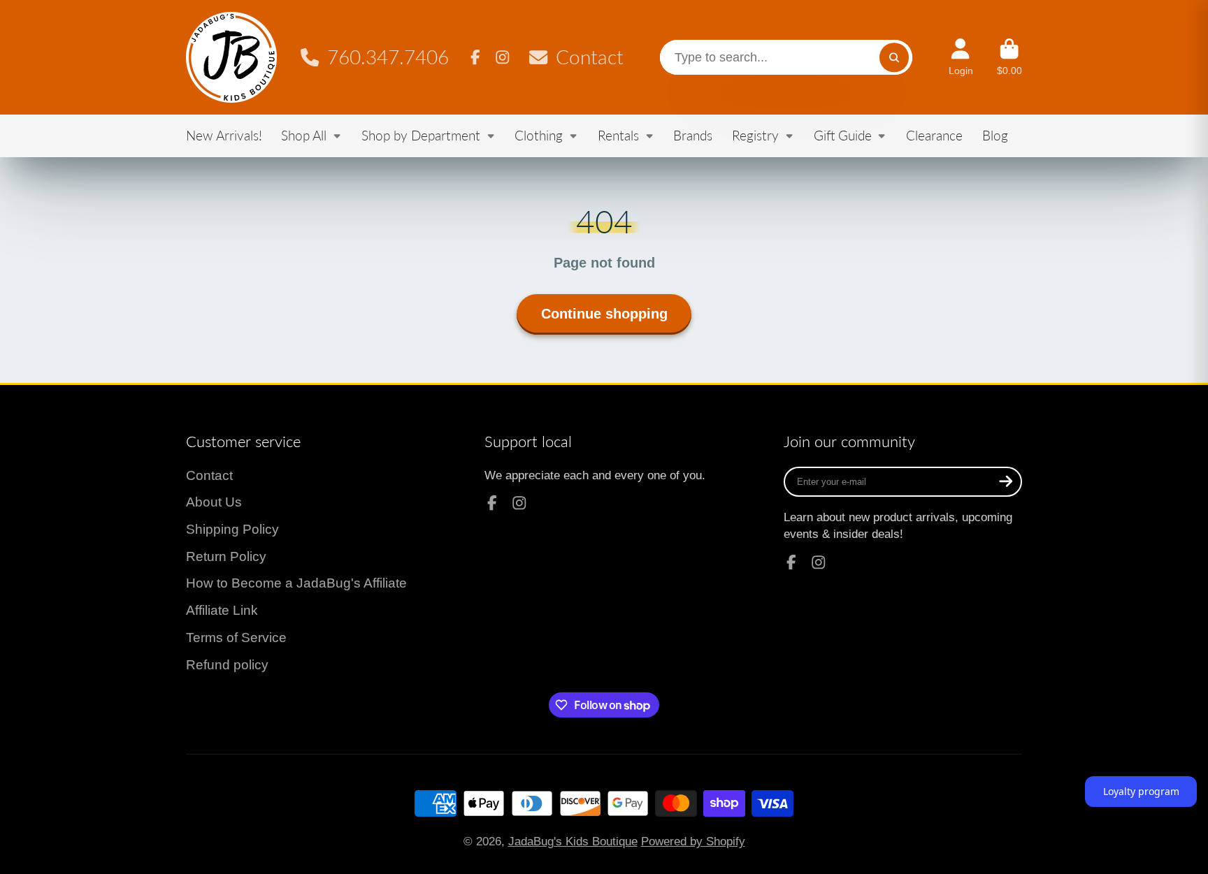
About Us (214, 502)
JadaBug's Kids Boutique (573, 841)
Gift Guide (843, 135)
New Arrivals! (224, 135)
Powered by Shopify (693, 841)
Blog (995, 135)
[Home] (231, 57)
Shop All (303, 135)
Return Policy (226, 556)
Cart (1009, 57)
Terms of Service (236, 637)
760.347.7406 (387, 56)
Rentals (618, 135)
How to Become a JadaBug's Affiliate (296, 583)
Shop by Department (420, 135)
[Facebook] (475, 57)
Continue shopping (604, 313)
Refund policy (227, 664)
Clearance (934, 135)
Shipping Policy (232, 529)
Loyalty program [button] (1141, 791)
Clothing (539, 135)
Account (961, 57)
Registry (755, 135)
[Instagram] (502, 57)
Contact (589, 56)
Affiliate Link (222, 610)
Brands (692, 135)
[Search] (893, 57)
